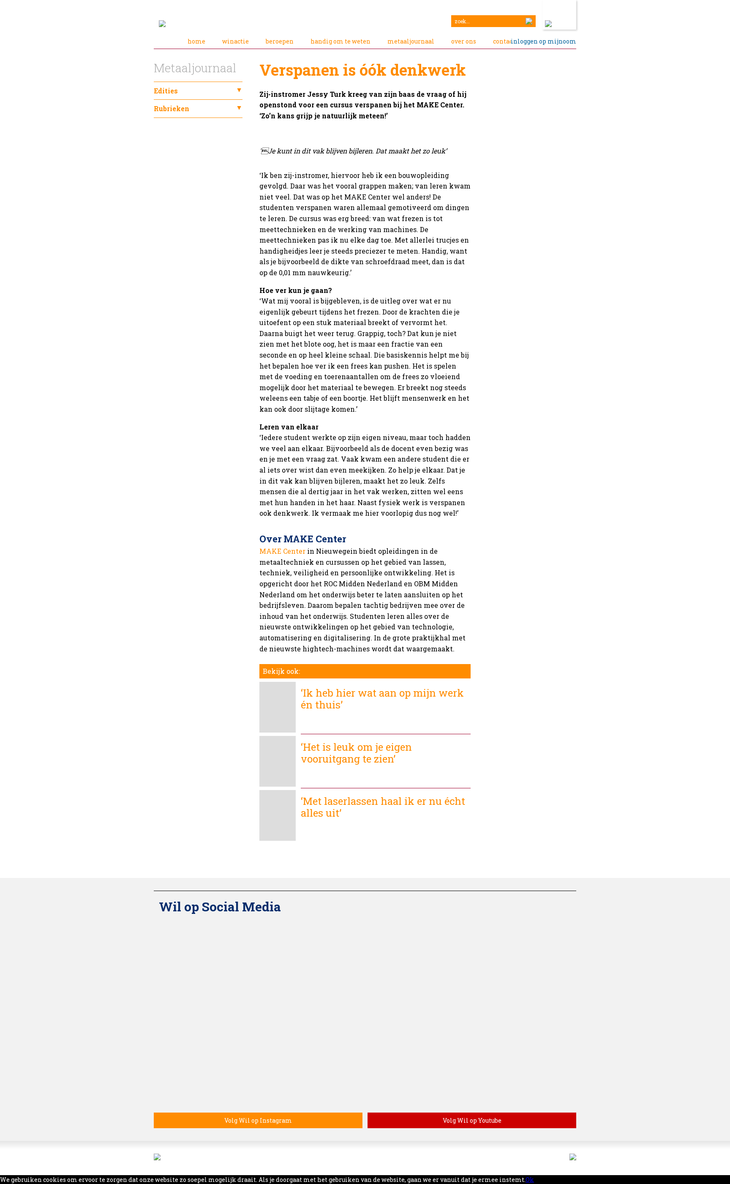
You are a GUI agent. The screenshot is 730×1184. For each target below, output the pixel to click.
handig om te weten (340, 41)
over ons (463, 41)
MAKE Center (282, 551)
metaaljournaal (410, 41)
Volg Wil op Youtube (472, 1120)
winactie (235, 41)
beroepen (280, 41)
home (196, 41)
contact (504, 41)
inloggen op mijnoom (543, 41)
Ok (530, 1180)
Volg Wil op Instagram (258, 1120)
